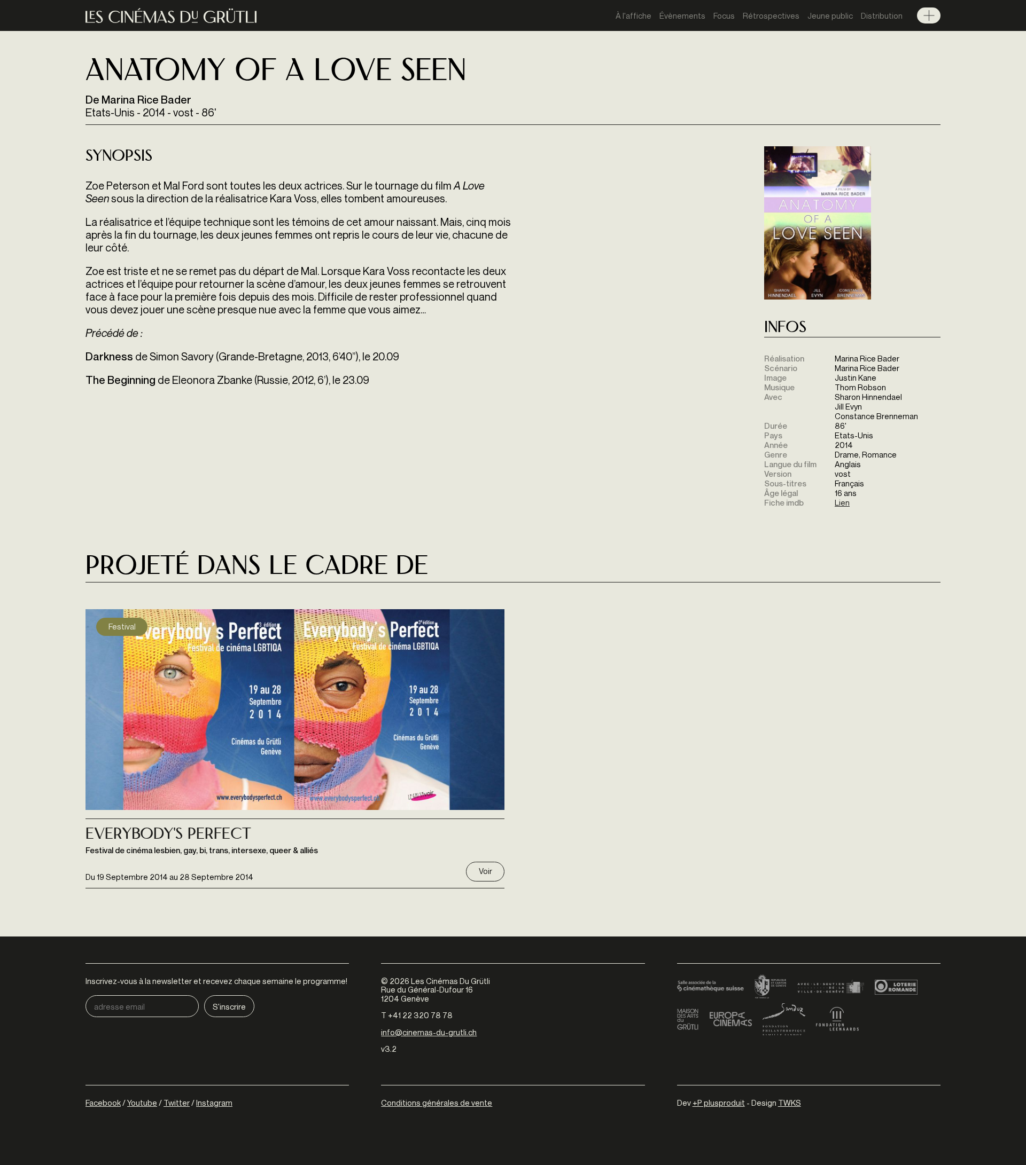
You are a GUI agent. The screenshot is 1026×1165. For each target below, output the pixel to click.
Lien (842, 502)
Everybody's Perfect (168, 835)
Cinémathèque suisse (710, 987)
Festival (122, 626)
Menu (929, 15)
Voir (485, 871)
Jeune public (830, 15)
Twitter (177, 1102)
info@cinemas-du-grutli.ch (429, 1032)
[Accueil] (171, 15)
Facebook (103, 1102)
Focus (724, 15)
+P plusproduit (719, 1102)
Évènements (682, 15)
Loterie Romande (896, 987)
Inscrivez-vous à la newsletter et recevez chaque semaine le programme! (216, 981)
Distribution (882, 15)
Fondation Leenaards (837, 1019)
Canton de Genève (771, 987)
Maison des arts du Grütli (687, 1019)
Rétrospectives (771, 15)
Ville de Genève (830, 987)
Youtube (142, 1102)
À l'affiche (633, 15)
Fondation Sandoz (784, 1019)
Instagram (214, 1102)
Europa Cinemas (730, 1019)
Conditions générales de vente (436, 1102)
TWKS (789, 1102)
